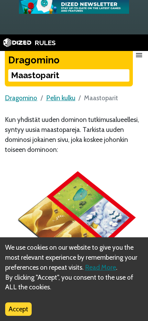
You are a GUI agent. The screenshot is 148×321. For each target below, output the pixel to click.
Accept (18, 309)
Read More (100, 267)
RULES (45, 42)
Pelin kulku (60, 98)
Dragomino (21, 98)
